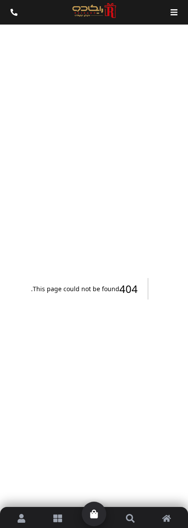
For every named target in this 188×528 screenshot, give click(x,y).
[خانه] (166, 518)
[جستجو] (130, 518)
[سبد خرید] (94, 514)
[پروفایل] (21, 518)
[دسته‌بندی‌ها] (58, 518)
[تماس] (14, 12)
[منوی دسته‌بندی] (174, 12)
